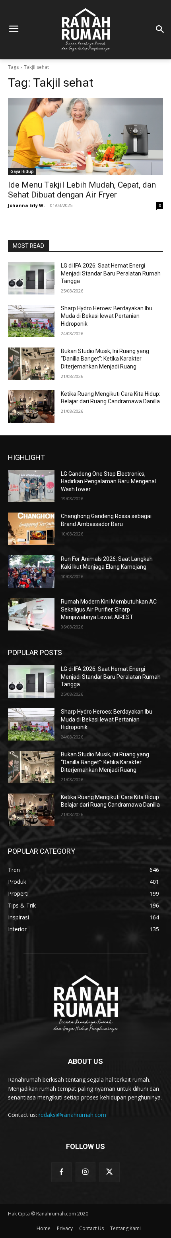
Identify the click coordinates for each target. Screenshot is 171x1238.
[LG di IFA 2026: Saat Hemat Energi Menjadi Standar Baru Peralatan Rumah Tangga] (31, 278)
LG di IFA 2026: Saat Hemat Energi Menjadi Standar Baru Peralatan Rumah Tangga (111, 273)
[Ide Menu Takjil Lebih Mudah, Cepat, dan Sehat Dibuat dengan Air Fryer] (85, 136)
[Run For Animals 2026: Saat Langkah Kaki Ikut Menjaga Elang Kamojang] (31, 571)
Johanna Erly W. (26, 205)
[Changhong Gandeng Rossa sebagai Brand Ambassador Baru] (31, 529)
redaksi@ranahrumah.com (72, 1114)
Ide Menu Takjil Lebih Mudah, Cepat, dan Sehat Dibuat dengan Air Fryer (82, 189)
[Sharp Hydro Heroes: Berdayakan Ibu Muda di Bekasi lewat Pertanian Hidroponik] (31, 321)
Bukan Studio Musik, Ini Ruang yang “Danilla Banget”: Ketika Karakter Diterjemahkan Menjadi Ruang (105, 359)
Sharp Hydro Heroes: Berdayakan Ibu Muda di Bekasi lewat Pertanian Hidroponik (106, 316)
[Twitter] (109, 1172)
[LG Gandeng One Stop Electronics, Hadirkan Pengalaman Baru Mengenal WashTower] (31, 486)
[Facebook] (61, 1172)
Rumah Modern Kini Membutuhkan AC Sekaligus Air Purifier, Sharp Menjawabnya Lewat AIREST (109, 609)
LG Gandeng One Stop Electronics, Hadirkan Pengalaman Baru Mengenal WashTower (108, 481)
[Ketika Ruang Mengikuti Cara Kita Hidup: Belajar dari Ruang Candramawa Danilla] (31, 406)
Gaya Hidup (22, 171)
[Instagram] (85, 1172)
